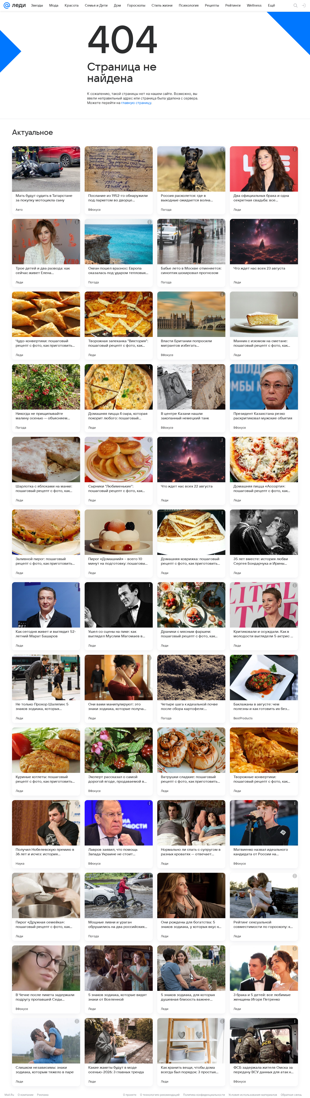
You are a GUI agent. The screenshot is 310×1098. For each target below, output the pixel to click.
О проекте (129, 1094)
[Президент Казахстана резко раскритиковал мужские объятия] (264, 398)
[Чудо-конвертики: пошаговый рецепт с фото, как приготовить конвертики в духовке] (46, 326)
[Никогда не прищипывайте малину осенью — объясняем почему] (46, 398)
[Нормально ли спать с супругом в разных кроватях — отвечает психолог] (191, 834)
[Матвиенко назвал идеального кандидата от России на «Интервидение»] (264, 834)
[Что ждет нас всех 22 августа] (191, 471)
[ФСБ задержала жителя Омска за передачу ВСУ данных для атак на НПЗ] (264, 1052)
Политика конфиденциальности (204, 1094)
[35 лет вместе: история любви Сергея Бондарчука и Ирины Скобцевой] (264, 543)
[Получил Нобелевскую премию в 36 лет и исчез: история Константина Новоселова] (46, 834)
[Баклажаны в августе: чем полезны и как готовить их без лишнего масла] (264, 689)
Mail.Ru (9, 1094)
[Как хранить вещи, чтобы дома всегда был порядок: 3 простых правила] (191, 1052)
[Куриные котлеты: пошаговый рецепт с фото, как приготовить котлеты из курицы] (46, 761)
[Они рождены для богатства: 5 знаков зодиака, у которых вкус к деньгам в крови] (191, 907)
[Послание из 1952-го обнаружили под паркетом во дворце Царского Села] (119, 180)
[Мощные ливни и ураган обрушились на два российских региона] (119, 907)
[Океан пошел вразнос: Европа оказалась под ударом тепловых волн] (119, 253)
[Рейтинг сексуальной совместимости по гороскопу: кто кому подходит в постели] (264, 907)
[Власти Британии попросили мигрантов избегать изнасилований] (191, 326)
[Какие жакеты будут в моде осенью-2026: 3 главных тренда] (119, 1052)
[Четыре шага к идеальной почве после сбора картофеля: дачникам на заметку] (191, 689)
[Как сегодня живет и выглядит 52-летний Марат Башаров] (46, 616)
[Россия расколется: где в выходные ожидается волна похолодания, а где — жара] (191, 180)
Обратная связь (291, 1094)
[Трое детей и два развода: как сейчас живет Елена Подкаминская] (46, 253)
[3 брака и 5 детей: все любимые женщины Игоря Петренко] (264, 979)
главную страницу (136, 103)
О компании (25, 1094)
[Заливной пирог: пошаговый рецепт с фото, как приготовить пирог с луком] (46, 543)
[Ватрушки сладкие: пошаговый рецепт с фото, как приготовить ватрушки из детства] (191, 761)
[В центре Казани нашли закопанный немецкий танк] (191, 398)
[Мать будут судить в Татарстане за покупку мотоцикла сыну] (46, 180)
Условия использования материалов (253, 1094)
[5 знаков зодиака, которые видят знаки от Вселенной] (119, 979)
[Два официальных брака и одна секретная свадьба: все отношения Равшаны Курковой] (264, 180)
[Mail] (7, 5)
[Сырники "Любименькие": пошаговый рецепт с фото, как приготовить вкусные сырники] (119, 471)
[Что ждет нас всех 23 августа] (264, 253)
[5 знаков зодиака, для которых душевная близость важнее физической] (191, 979)
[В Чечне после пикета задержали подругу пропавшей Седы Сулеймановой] (46, 979)
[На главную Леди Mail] (18, 5)
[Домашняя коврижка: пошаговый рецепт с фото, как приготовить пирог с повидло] (191, 543)
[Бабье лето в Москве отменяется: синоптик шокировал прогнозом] (191, 253)
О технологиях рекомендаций (160, 1094)
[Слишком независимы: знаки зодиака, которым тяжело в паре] (46, 1052)
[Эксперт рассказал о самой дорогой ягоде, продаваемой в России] (119, 761)
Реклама (43, 1094)
